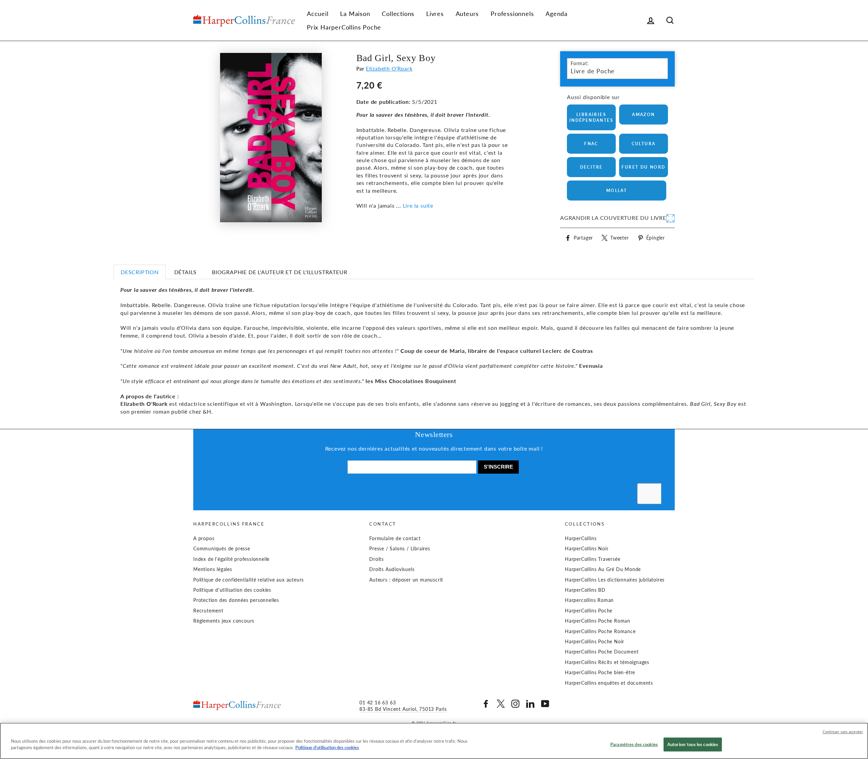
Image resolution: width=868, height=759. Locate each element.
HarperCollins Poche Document (601, 651)
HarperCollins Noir (586, 548)
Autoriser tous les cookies (692, 744)
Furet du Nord (643, 167)
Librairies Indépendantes (591, 117)
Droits (376, 559)
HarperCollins (580, 538)
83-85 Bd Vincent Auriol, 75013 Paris (403, 709)
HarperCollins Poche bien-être (600, 672)
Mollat (616, 190)
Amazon (643, 114)
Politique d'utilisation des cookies (232, 590)
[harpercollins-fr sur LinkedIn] (530, 704)
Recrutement (208, 610)
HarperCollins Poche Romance (600, 631)
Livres (435, 13)
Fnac (591, 143)
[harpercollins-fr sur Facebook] (486, 704)
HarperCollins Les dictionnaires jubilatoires (615, 580)
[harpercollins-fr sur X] (501, 704)
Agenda (557, 13)
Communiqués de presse (221, 548)
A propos (203, 538)
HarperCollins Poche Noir (594, 641)
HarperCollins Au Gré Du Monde (603, 569)
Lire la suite (418, 205)
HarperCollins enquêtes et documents (609, 683)
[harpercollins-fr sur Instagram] (515, 704)
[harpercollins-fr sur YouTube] (545, 704)
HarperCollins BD (585, 590)
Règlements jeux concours (223, 621)
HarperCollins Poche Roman (597, 621)
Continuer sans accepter (843, 731)
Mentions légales (212, 569)
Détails (185, 272)
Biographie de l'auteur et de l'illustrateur (279, 272)
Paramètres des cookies (634, 744)
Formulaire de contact (395, 538)
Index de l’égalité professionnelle (231, 559)
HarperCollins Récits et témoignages (607, 662)
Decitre (591, 167)
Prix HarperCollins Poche (344, 27)
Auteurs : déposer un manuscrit (406, 580)
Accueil (318, 13)
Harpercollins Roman (589, 600)
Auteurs (467, 13)
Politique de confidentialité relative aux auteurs (248, 580)
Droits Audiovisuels (391, 569)
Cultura (644, 143)
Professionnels (512, 13)
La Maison (355, 13)
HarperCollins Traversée (592, 559)
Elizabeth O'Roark (389, 68)
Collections (398, 13)
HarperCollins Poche (588, 610)
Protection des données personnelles (236, 600)
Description (140, 272)
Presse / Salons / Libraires (399, 548)
